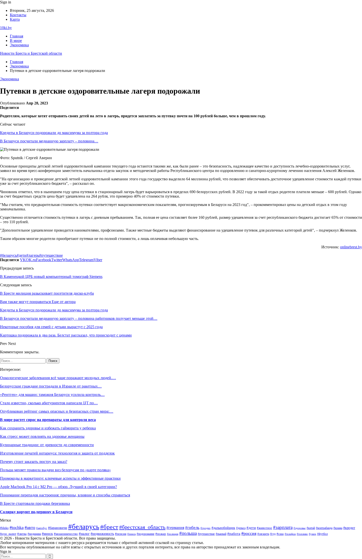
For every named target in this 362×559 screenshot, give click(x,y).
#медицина (34, 534)
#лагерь (32, 255)
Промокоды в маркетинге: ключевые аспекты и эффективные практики (60, 478)
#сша (280, 534)
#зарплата (283, 527)
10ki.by (6, 28)
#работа (233, 534)
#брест (109, 527)
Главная (16, 36)
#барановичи (57, 528)
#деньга (241, 528)
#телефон (290, 533)
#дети (21, 255)
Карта (15, 19)
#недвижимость (102, 534)
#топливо (302, 533)
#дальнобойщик (223, 528)
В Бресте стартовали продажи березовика (35, 503)
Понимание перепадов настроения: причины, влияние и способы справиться (65, 495)
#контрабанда (324, 528)
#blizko (4, 528)
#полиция (172, 534)
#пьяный (221, 534)
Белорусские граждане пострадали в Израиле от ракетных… (51, 386)
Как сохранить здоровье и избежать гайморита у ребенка (48, 428)
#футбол (322, 534)
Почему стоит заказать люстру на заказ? (33, 461)
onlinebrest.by (351, 247)
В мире (16, 40)
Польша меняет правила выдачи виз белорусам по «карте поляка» (55, 470)
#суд (273, 534)
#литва (22, 534)
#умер (312, 533)
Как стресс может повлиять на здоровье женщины (42, 436)
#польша (188, 533)
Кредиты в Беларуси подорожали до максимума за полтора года (54, 133)
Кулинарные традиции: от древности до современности (47, 445)
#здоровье (300, 527)
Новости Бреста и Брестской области (31, 53)
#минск (47, 534)
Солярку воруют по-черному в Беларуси (36, 512)
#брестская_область (142, 527)
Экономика (19, 45)
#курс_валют (8, 534)
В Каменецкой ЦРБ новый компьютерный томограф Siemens (51, 276)
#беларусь (8, 255)
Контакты (18, 15)
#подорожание (145, 534)
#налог (84, 534)
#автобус (41, 528)
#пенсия (120, 534)
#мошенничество (66, 534)
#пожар (160, 534)
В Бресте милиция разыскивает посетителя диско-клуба (47, 293)
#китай (311, 528)
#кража (337, 528)
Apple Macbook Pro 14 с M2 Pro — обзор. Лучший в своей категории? (58, 487)
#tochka (17, 527)
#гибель (192, 527)
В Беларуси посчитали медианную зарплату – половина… (49, 141)
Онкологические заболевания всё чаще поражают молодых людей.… (58, 378)
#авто (30, 527)
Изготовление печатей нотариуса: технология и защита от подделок (57, 453)
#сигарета (263, 534)
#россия (248, 533)
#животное (264, 528)
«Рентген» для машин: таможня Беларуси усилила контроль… (52, 394)
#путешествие (51, 255)
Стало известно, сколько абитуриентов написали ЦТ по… (49, 403)
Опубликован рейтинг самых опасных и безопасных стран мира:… (56, 411)
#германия (175, 527)
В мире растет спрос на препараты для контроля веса (48, 420)
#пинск (131, 533)
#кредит (349, 528)
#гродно (205, 527)
